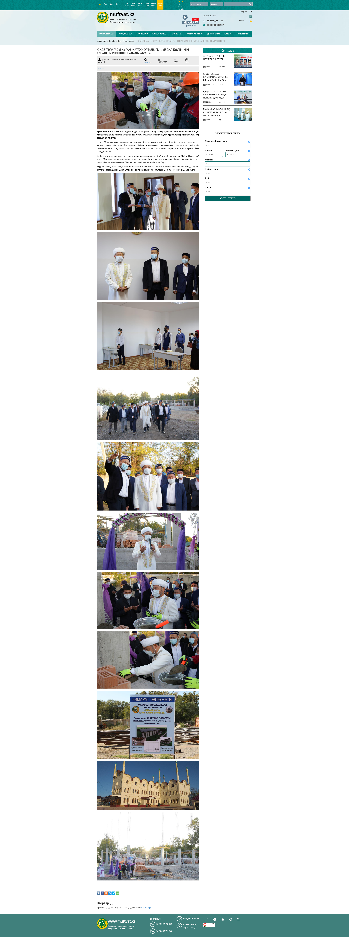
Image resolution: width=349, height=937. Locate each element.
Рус (105, 4)
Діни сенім (213, 33)
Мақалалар (125, 33)
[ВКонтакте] (98, 893)
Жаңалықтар (106, 33)
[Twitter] (113, 893)
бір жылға (180, 5)
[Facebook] (102, 893)
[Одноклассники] (106, 893)
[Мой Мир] (110, 893)
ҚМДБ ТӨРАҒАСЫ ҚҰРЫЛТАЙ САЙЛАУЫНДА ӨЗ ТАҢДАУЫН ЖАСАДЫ (215, 76)
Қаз (99, 4)
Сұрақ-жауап (159, 33)
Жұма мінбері (195, 33)
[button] (190, 15)
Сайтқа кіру (146, 907)
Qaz (110, 4)
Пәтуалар (142, 33)
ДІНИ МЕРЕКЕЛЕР (214, 25)
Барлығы (243, 33)
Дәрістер (177, 33)
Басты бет (101, 41)
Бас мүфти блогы (126, 41)
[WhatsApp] (117, 893)
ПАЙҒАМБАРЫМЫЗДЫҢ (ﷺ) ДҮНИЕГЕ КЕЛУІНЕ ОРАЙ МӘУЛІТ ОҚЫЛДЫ (216, 112)
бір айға (180, 9)
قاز (116, 4)
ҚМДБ (227, 33)
